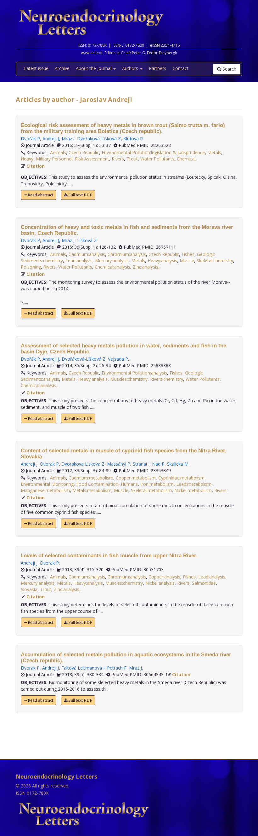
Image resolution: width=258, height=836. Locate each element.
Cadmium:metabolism (91, 478)
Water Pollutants (157, 159)
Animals (58, 152)
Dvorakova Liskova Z (82, 464)
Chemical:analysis (112, 267)
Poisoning (31, 267)
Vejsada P (118, 359)
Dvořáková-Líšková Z (99, 139)
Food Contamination (97, 484)
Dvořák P (30, 139)
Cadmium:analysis (87, 254)
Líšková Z (87, 240)
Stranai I (141, 464)
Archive (62, 68)
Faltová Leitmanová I (82, 668)
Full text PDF (79, 195)
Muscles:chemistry (129, 379)
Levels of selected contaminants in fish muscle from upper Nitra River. (109, 556)
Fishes (188, 254)
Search (228, 69)
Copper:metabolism (136, 478)
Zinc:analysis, (146, 267)
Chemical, (187, 159)
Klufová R (133, 139)
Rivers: (220, 490)
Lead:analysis (79, 261)
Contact (180, 68)
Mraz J (135, 668)
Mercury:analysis (112, 261)
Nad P (158, 464)
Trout (132, 159)
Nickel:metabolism (193, 490)
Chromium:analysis (127, 254)
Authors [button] (130, 68)
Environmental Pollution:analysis (134, 373)
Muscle (187, 261)
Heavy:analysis (162, 261)
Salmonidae (204, 583)
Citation (35, 166)
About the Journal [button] (94, 68)
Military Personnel (54, 159)
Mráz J (68, 139)
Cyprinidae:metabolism (181, 478)
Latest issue (36, 68)
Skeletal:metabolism (151, 490)
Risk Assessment (92, 159)
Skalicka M (177, 464)
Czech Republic (84, 152)
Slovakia (29, 589)
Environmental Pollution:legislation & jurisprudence (153, 152)
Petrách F (116, 668)
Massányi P (118, 464)
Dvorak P (49, 464)
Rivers (118, 159)
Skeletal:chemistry (215, 261)
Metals (214, 152)
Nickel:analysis (160, 583)
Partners (157, 68)
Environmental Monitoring (47, 484)
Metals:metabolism (91, 490)
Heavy (27, 159)
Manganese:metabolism (45, 490)
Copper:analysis (164, 577)
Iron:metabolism (157, 484)
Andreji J (50, 139)
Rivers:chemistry (166, 379)
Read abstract (40, 195)
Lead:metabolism (193, 484)
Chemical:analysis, (39, 385)
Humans (129, 484)
